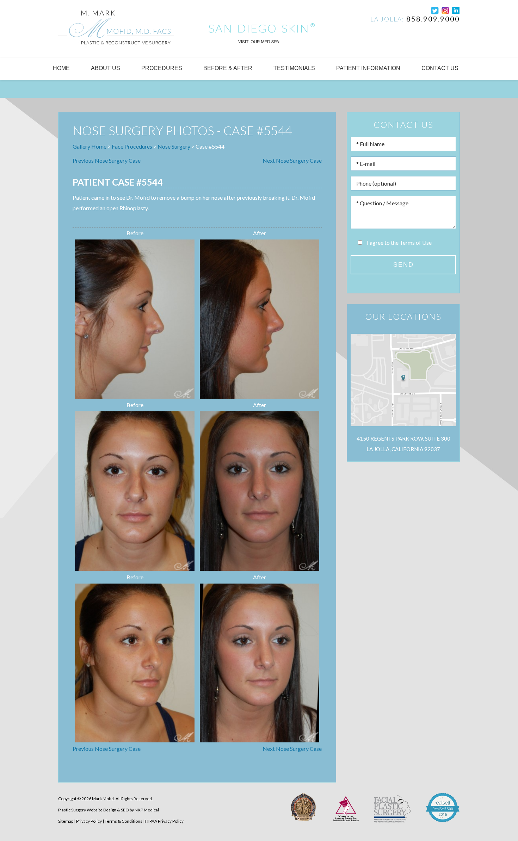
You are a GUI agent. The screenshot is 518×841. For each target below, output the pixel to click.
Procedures (161, 68)
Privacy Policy (89, 821)
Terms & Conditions (123, 821)
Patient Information (368, 68)
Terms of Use (416, 242)
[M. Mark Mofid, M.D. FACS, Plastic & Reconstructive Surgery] (116, 30)
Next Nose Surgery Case (292, 160)
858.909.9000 (433, 18)
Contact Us (439, 68)
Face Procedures (132, 146)
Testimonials (294, 68)
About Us (105, 68)
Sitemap (65, 821)
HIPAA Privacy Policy (164, 821)
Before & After (227, 68)
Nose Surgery (174, 146)
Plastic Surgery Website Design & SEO (93, 809)
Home (61, 68)
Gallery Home (89, 146)
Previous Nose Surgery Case (107, 160)
